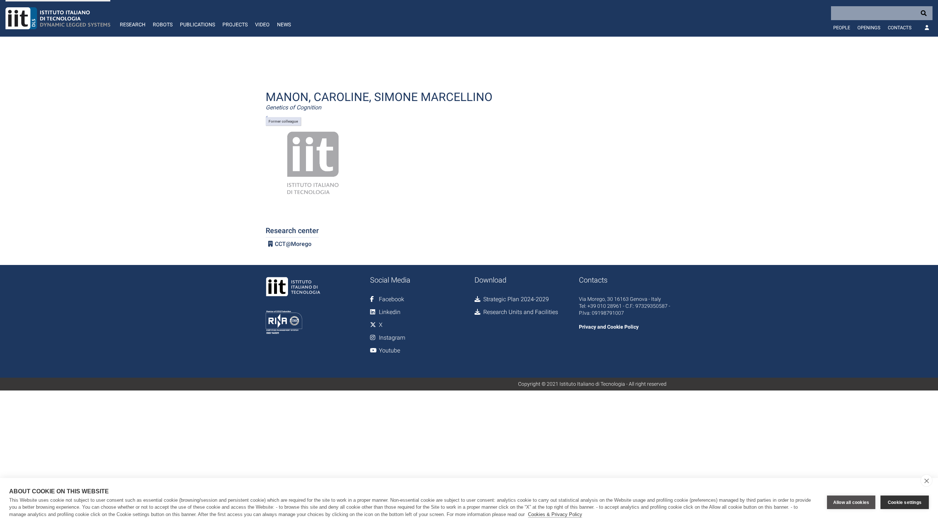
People (841, 27)
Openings (868, 27)
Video (262, 24)
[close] (926, 480)
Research (132, 24)
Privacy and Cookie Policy (609, 327)
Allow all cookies (851, 502)
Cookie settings (905, 502)
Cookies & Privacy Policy (555, 514)
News (284, 24)
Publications (197, 24)
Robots (163, 24)
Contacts (900, 27)
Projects (235, 24)
